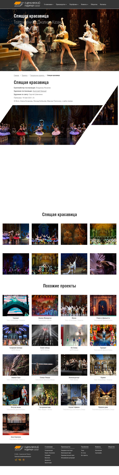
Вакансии (47, 457)
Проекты (24, 75)
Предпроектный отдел (67, 450)
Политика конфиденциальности (23, 456)
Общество (111, 447)
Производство (65, 447)
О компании (49, 447)
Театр (82, 450)
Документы (48, 460)
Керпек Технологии (50, 453)
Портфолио (85, 447)
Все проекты (84, 455)
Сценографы (98, 453)
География (47, 455)
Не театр (83, 453)
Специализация (49, 450)
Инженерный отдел (66, 453)
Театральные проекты (37, 75)
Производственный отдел (67, 455)
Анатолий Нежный (39, 91)
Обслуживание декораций (68, 457)
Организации (98, 450)
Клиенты (98, 447)
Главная (16, 75)
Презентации (48, 462)
